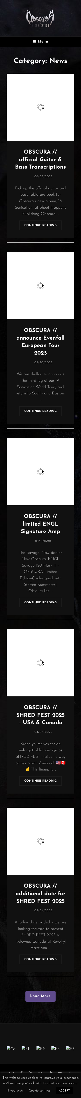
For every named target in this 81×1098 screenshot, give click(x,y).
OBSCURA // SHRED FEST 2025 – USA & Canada (40, 715)
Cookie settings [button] (39, 1090)
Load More (40, 996)
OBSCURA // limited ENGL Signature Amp (40, 524)
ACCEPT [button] (64, 1090)
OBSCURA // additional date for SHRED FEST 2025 (40, 894)
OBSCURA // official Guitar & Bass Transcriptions (40, 160)
